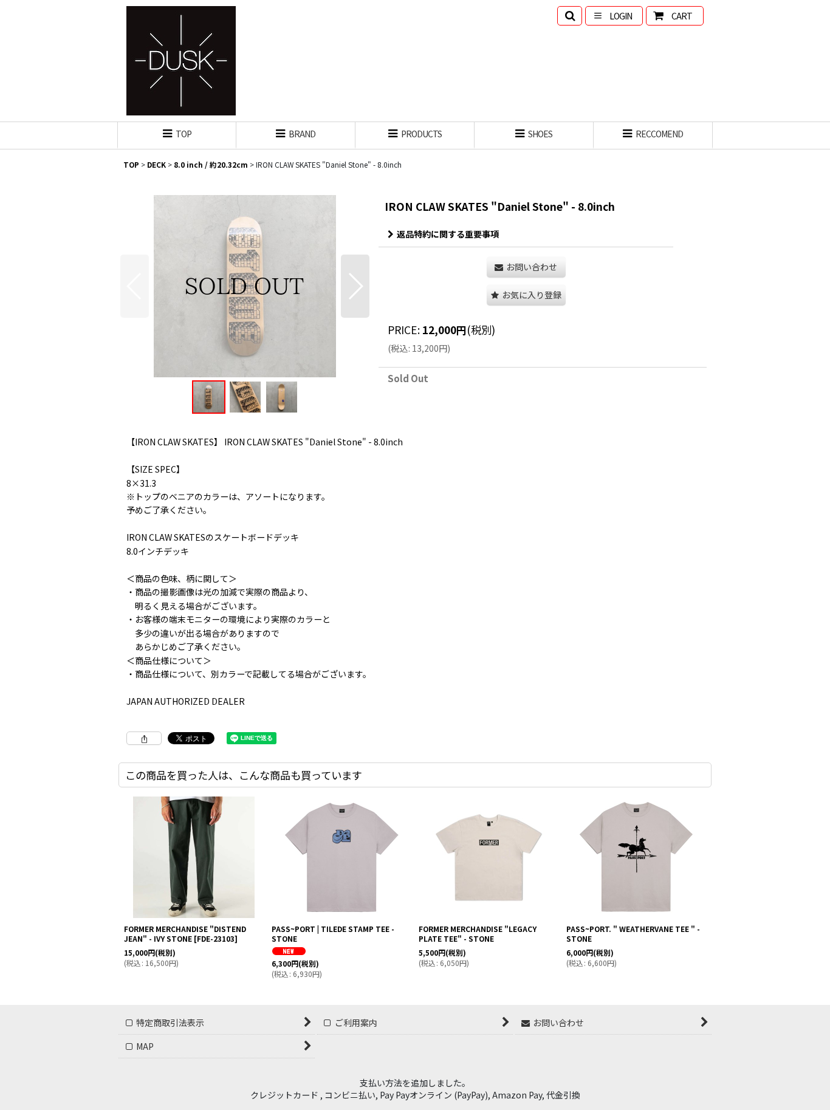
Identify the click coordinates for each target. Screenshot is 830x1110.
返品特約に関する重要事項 (448, 234)
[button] (569, 16)
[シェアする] (144, 738)
